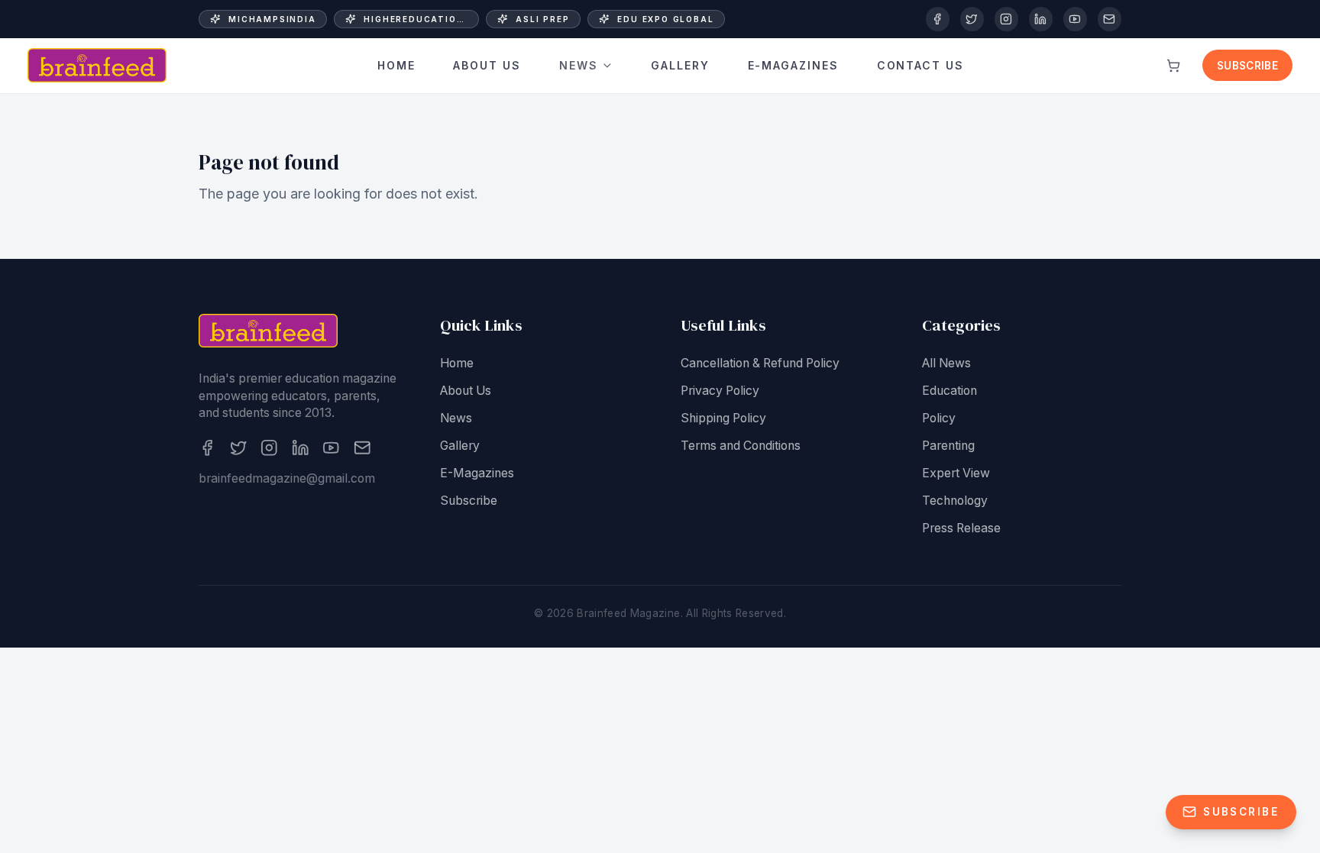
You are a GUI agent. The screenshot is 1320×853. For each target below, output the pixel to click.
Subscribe (1247, 66)
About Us (487, 65)
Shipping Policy (723, 418)
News (578, 65)
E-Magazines (794, 65)
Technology (955, 500)
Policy (939, 418)
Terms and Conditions (741, 445)
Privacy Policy (720, 390)
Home (396, 65)
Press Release (961, 528)
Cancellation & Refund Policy (760, 363)
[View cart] (1173, 65)
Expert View (956, 473)
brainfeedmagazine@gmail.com (287, 478)
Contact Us (921, 65)
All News (946, 363)
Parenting (948, 445)
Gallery (680, 65)
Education (949, 390)
